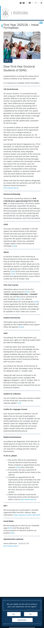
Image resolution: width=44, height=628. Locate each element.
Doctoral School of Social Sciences (20, 12)
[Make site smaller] (24, 3)
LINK (14, 246)
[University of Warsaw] (5, 12)
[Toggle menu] (41, 22)
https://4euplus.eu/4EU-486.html (26, 515)
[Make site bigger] (20, 3)
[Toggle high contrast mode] (30, 3)
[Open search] (40, 3)
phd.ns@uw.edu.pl (11, 188)
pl (36, 3)
